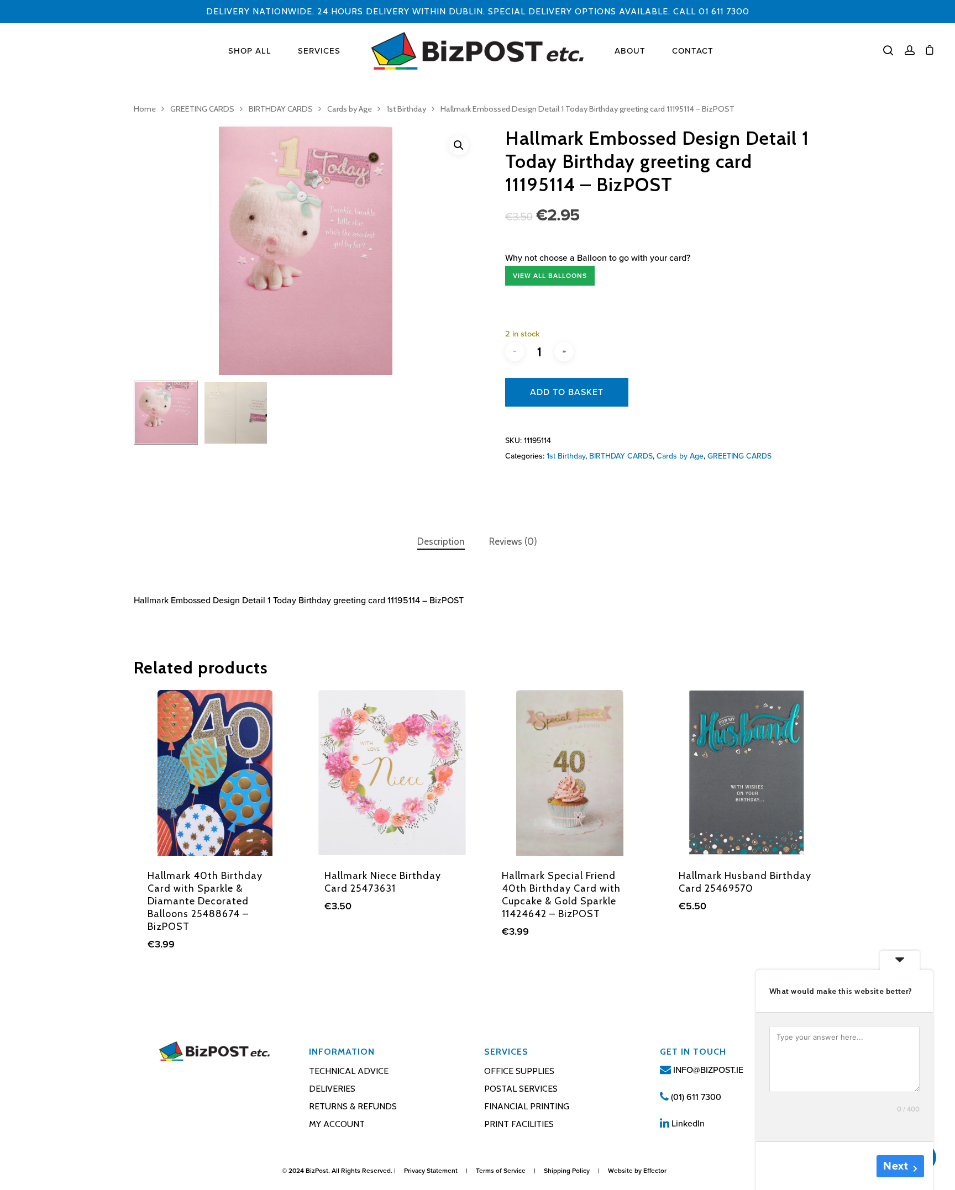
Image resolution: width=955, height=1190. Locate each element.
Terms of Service (501, 1171)
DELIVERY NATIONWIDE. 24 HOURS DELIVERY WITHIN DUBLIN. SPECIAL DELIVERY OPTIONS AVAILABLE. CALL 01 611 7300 (477, 11)
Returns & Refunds (353, 1106)
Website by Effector (637, 1171)
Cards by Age (349, 109)
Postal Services (521, 1088)
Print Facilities (519, 1124)
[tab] (441, 541)
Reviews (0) (513, 541)
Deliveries (332, 1088)
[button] (459, 145)
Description (441, 541)
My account (337, 1124)
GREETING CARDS (202, 109)
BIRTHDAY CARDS (281, 109)
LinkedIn (687, 1123)
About (630, 51)
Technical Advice (349, 1071)
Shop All (249, 51)
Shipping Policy (567, 1171)
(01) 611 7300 (695, 1097)
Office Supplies (519, 1071)
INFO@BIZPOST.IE (707, 1070)
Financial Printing (526, 1106)
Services (319, 51)
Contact (692, 51)
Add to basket (567, 392)
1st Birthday (406, 109)
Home (145, 109)
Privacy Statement (431, 1171)
